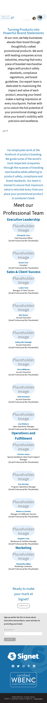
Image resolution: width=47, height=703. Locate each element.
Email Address (9, 630)
